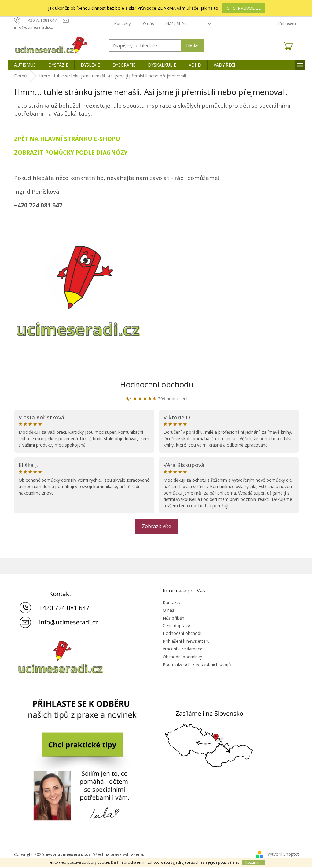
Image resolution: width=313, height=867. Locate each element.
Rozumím (253, 862)
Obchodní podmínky (182, 657)
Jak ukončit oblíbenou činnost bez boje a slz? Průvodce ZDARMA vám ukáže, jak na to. (133, 8)
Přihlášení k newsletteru (186, 641)
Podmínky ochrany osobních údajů (197, 664)
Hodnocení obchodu (156, 384)
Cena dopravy (176, 625)
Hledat (192, 45)
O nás (148, 23)
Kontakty (122, 23)
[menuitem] (25, 65)
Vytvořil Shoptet (283, 854)
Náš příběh (176, 23)
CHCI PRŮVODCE (244, 8)
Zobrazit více (156, 526)
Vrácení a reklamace (182, 649)
